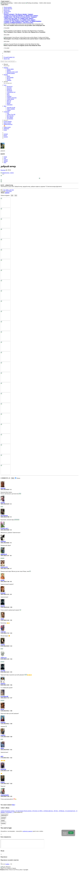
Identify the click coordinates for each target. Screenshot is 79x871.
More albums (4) (18, 812)
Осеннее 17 (10, 812)
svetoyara (3, 631)
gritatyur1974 (4, 567)
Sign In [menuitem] (5, 58)
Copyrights (25, 869)
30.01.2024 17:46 (5, 581)
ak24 (2, 756)
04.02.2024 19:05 (5, 685)
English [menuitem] (10, 57)
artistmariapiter (5, 795)
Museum (6, 65)
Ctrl (12, 195)
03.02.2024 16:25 (5, 672)
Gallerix (7, 864)
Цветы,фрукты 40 (50, 810)
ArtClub (8, 82)
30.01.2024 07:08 (5, 517)
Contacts (14, 868)
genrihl (2, 580)
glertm (2, 709)
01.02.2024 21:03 (5, 659)
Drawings (3, 170)
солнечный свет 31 (72, 810)
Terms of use (12, 869)
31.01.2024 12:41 (5, 620)
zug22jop (3, 488)
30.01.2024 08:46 (5, 542)
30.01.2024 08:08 (5, 530)
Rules (7, 869)
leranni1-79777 (4, 528)
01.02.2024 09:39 (5, 646)
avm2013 (3, 735)
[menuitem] (13, 57)
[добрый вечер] (7, 172)
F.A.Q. (5, 868)
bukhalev (3, 722)
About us (9, 868)
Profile (5, 157)
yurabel (3, 644)
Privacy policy (19, 869)
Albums (6, 161)
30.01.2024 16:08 (5, 568)
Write (13, 478)
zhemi (2, 618)
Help (2, 868)
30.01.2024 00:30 (5, 489)
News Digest (7, 51)
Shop (5, 162)
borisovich (3, 769)
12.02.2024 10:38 (5, 736)
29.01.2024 (9, 191)
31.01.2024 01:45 (5, 607)
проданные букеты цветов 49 (26, 810)
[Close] (1, 834)
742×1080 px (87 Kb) (8, 190)
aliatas (2, 748)
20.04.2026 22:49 (5, 796)
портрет (7, 192)
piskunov (3, 683)
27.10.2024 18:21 (5, 757)
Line (5, 158)
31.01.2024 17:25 (5, 633)
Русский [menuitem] (6, 57)
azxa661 (3, 502)
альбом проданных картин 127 (9, 810)
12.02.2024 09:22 (5, 710)
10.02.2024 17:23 (5, 697)
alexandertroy (4, 515)
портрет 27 (4, 812)
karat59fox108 (4, 696)
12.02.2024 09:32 (5, 723)
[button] (8, 7)
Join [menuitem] (9, 58)
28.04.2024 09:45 (5, 749)
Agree (71, 832)
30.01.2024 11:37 (5, 555)
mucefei (3, 605)
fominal (3, 782)
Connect (6, 159)
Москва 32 (63, 810)
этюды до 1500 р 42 (39, 810)
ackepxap (3, 541)
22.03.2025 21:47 (5, 770)
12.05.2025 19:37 (5, 783)
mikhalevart (4, 554)
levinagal (3, 593)
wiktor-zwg (3, 657)
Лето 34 (57, 810)
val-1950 (3, 670)
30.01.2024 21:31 (5, 594)
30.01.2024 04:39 (5, 504)
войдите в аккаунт (28, 831)
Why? (13, 804)
